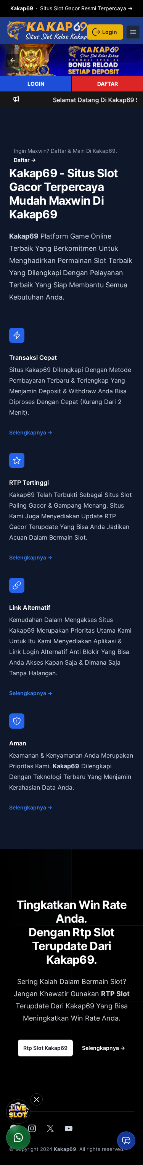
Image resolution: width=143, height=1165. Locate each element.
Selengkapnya (30, 432)
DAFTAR (107, 83)
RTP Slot (115, 994)
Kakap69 (24, 236)
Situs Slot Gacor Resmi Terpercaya (71, 8)
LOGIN (35, 83)
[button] (12, 60)
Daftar (25, 160)
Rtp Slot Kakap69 (45, 1048)
